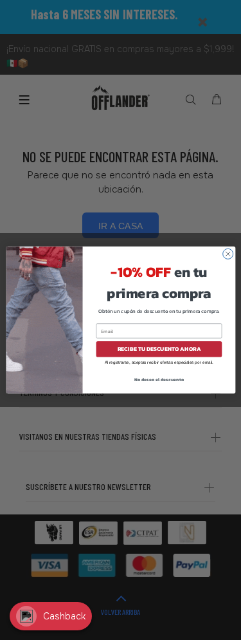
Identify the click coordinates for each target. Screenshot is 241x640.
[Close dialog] (227, 254)
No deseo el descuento (159, 378)
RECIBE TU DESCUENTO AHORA (159, 348)
